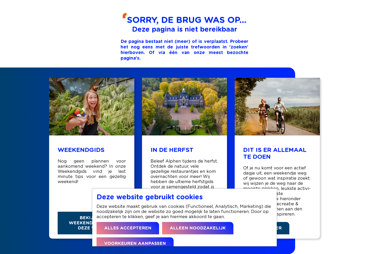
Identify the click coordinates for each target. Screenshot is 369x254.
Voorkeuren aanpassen (135, 243)
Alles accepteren (127, 228)
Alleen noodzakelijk (198, 228)
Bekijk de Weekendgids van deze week (91, 223)
